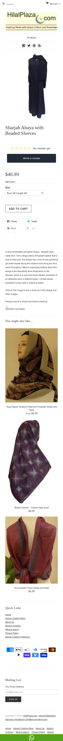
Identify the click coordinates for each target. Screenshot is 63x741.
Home (8, 614)
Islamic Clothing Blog (15, 618)
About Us (9, 621)
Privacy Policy (12, 632)
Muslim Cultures (13, 625)
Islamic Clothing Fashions (17, 636)
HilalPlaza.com (30, 715)
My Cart (55, 3)
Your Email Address (14, 686)
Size (7, 187)
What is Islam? (12, 629)
